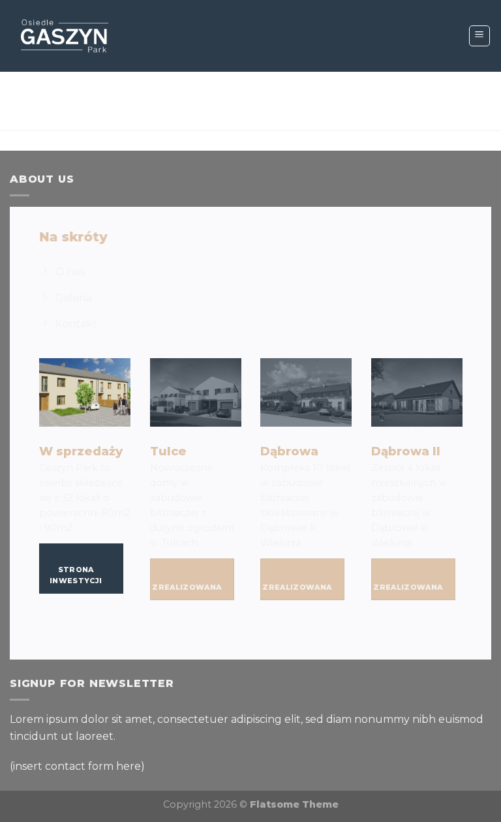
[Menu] (480, 35)
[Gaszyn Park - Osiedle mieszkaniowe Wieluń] (64, 36)
